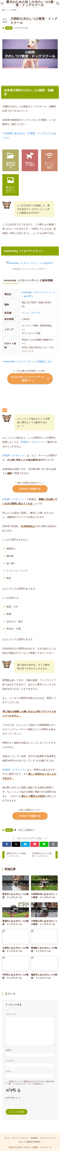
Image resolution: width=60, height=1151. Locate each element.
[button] (6, 844)
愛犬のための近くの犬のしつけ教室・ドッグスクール (30, 3)
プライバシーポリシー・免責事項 (25, 1138)
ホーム (7, 1138)
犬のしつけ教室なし (26, 830)
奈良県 (8, 28)
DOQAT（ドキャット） (33, 442)
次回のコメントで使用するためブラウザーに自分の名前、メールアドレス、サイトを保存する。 (31, 1082)
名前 (9, 1050)
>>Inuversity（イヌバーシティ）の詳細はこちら (27, 361)
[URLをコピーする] (53, 844)
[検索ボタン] (57, 3)
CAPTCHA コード (13, 1098)
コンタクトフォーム (47, 1138)
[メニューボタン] (2, 3)
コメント (11, 1014)
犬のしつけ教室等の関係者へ (30, 1142)
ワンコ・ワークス (31, 312)
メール (10, 1061)
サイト (8, 1071)
